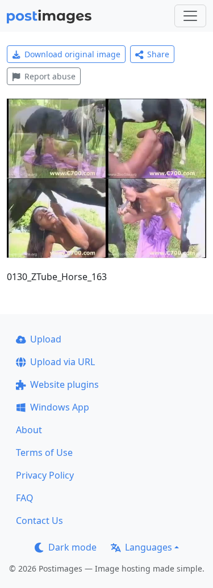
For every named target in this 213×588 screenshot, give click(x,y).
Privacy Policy (45, 475)
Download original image (72, 54)
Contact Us (39, 520)
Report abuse (50, 76)
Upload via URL (62, 362)
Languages (148, 547)
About (29, 430)
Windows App (59, 407)
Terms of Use (44, 452)
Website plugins (64, 384)
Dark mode (72, 547)
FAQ (25, 498)
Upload (45, 339)
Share (158, 54)
